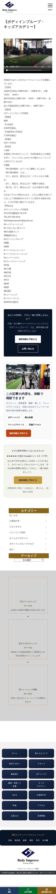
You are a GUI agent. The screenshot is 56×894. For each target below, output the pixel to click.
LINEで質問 (28, 892)
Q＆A (14, 794)
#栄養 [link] (6, 246)
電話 (9, 892)
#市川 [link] (6, 279)
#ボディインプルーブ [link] (13, 238)
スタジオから (15, 526)
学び (11, 549)
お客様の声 (14, 520)
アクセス (41, 805)
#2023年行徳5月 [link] (11, 301)
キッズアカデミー (41, 784)
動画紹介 (14, 774)
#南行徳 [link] (7, 272)
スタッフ (41, 763)
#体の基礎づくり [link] (11, 231)
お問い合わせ (28, 348)
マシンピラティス (16, 424)
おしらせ (13, 515)
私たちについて (41, 753)
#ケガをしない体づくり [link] (14, 227)
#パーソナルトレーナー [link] (14, 250)
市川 (38, 840)
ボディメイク (14, 417)
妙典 (25, 840)
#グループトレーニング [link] (14, 261)
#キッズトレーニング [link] (13, 224)
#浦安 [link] (6, 287)
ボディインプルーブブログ (21, 543)
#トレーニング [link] (10, 294)
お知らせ (14, 815)
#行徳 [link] (6, 264)
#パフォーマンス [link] (11, 298)
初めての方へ (14, 763)
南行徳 (17, 840)
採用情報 (41, 815)
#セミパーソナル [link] (11, 257)
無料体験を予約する (28, 339)
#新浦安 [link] (7, 290)
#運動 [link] (6, 242)
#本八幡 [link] (7, 268)
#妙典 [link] (6, 283)
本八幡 (45, 840)
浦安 (31, 840)
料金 (14, 805)
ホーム (14, 753)
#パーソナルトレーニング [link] (15, 253)
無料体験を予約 (46, 892)
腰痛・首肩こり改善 (14, 784)
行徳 (10, 840)
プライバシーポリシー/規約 (28, 868)
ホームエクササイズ (18, 538)
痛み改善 (29, 417)
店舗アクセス (35, 424)
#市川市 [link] (7, 276)
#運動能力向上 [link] (10, 235)
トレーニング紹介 (17, 532)
